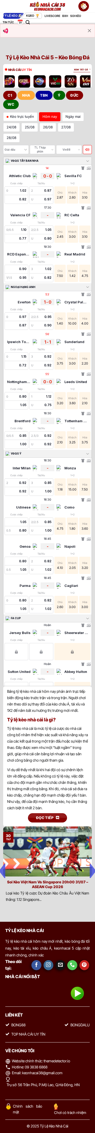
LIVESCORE (52, 16)
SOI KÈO (75, 16)
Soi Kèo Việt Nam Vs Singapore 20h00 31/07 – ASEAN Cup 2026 (47, 884)
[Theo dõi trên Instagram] (49, 965)
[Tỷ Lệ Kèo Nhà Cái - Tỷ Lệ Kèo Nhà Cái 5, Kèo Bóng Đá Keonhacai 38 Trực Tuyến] (47, 6)
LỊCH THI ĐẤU (19, 22)
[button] (28, 22)
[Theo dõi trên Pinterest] (84, 965)
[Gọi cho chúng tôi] (72, 965)
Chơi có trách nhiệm (70, 1112)
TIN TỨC (8, 22)
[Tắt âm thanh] (87, 149)
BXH (65, 16)
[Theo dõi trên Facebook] (36, 965)
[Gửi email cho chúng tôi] (60, 965)
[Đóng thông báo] (89, 30)
